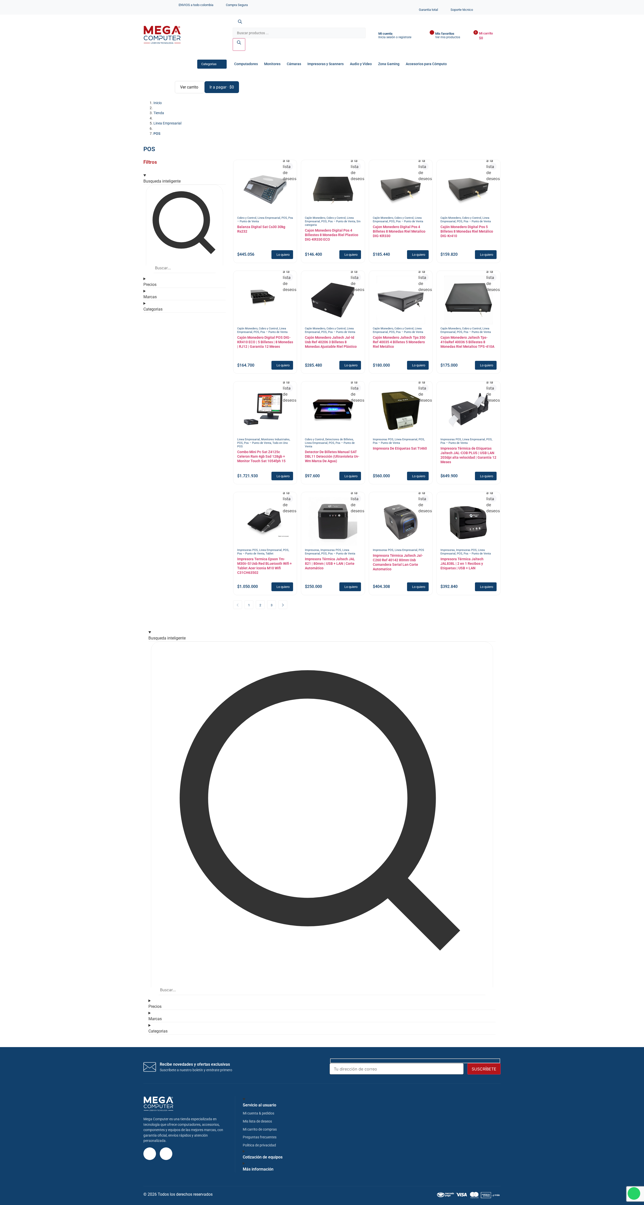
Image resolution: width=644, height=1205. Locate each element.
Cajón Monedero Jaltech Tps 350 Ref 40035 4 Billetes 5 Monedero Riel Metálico (399, 342)
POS (284, 218)
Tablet (269, 553)
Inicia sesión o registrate (394, 37)
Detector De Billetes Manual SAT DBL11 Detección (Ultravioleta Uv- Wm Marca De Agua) (332, 456)
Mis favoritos (444, 33)
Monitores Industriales (275, 439)
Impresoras (312, 550)
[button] (282, 254)
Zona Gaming (388, 64)
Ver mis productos (447, 37)
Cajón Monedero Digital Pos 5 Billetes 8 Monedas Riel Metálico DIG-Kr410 (466, 231)
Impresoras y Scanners (325, 64)
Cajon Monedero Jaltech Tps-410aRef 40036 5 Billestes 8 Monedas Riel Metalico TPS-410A (467, 342)
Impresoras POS (383, 439)
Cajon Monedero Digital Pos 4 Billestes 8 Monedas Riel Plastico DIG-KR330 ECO (331, 234)
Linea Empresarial (269, 218)
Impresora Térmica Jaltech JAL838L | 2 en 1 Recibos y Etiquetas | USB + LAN (462, 563)
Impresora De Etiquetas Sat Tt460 (400, 448)
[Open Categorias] (221, 64)
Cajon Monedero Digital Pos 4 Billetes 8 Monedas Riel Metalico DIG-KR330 (399, 231)
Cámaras (294, 64)
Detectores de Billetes (339, 439)
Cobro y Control (246, 218)
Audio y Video (361, 64)
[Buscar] (239, 44)
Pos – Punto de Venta (341, 221)
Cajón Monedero (315, 218)
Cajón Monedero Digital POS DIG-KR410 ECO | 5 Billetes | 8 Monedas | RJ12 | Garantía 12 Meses (265, 342)
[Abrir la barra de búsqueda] (240, 24)
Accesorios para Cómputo (426, 64)
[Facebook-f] (166, 1153)
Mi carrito (486, 33)
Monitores (272, 64)
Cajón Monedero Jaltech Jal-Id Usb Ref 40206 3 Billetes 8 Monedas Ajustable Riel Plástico (331, 342)
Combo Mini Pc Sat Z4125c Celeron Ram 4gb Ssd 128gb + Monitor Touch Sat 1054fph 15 (261, 456)
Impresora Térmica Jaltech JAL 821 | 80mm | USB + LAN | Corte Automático (330, 563)
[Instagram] (149, 1153)
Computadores (246, 64)
